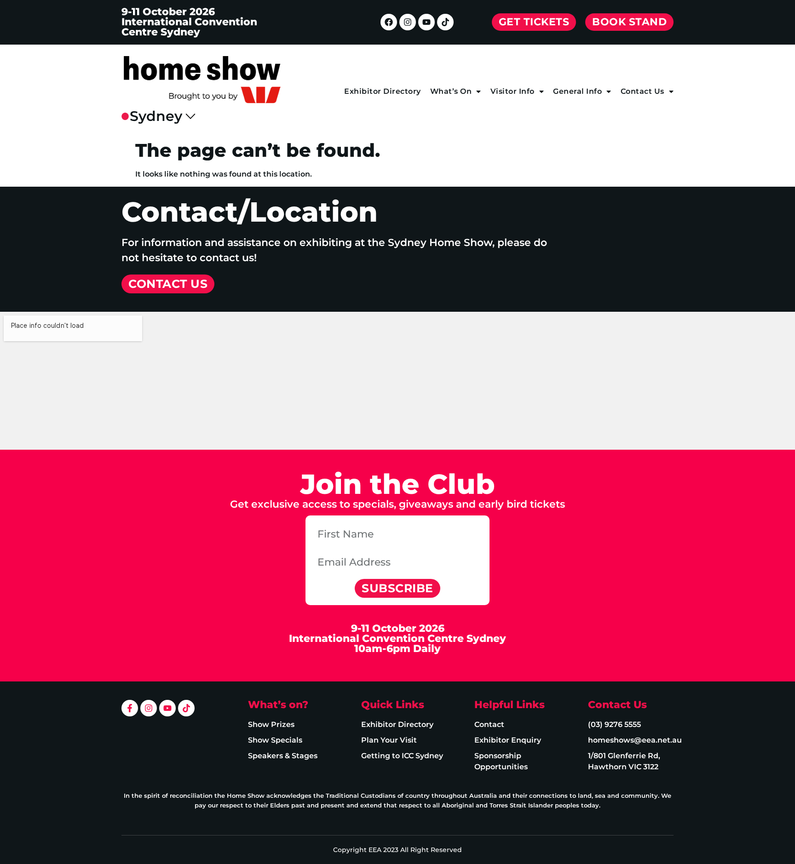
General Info (577, 91)
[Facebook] (388, 22)
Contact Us (642, 91)
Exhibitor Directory (382, 91)
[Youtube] (426, 22)
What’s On (451, 91)
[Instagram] (407, 22)
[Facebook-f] (129, 708)
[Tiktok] (445, 22)
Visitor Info (512, 91)
